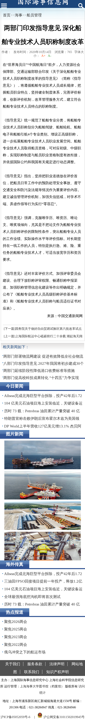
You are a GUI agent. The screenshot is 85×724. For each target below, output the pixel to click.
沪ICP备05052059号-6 (15, 716)
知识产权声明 (57, 672)
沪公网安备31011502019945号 (64, 716)
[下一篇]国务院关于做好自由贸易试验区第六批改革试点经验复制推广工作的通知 (42, 330)
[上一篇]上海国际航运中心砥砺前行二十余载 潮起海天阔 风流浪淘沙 (42, 337)
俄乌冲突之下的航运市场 (24, 652)
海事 (18, 15)
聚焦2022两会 (15, 645)
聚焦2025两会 (15, 629)
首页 (6, 15)
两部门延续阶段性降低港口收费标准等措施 (39, 371)
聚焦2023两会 (15, 637)
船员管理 (34, 15)
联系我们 (31, 672)
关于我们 (12, 664)
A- (49, 55)
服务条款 (34, 664)
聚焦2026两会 (15, 622)
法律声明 (56, 664)
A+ (43, 55)
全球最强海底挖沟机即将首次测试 (32, 597)
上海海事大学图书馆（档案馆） (42, 686)
